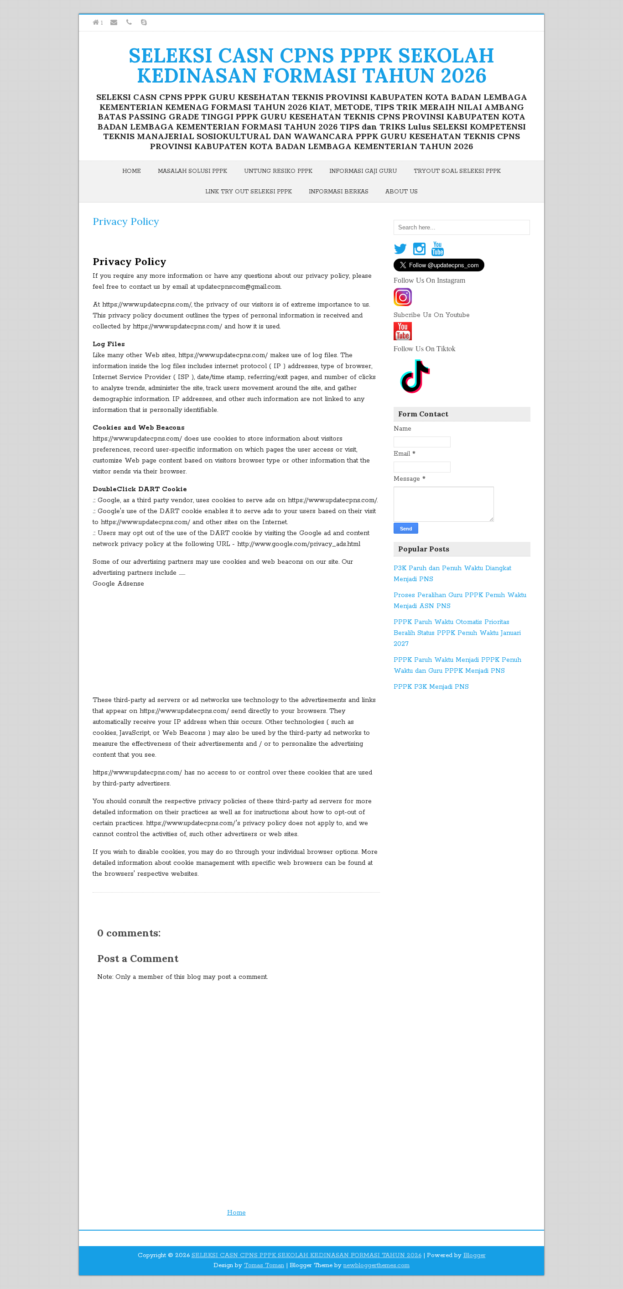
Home (131, 171)
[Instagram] (419, 250)
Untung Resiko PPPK (278, 171)
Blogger (474, 1255)
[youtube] (403, 337)
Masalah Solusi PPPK (192, 171)
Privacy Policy (126, 221)
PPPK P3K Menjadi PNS (431, 687)
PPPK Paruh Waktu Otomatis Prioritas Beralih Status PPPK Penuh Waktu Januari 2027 (457, 633)
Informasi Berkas (339, 191)
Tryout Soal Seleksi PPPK (457, 171)
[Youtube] (437, 250)
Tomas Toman (264, 1265)
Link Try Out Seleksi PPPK (248, 191)
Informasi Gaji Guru (363, 171)
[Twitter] (400, 250)
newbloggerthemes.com (376, 1265)
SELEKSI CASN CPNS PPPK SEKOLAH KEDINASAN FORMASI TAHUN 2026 (311, 65)
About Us (401, 191)
